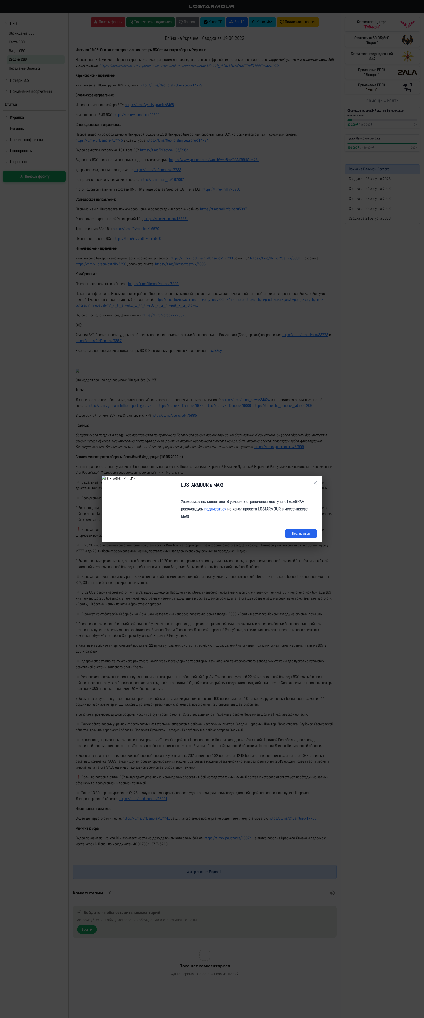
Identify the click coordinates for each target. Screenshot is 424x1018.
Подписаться (301, 533)
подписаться (215, 509)
